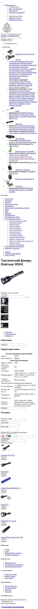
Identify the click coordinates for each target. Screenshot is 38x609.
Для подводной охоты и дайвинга (20, 70)
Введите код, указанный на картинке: (14, 432)
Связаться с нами (11, 574)
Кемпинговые (32, 72)
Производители (10, 563)
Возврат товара (10, 576)
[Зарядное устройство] (4, 321)
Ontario (31, 115)
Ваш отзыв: (5, 426)
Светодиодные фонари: (17, 61)
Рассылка (8, 592)
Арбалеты (18, 186)
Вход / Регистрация (15, 9)
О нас (7, 551)
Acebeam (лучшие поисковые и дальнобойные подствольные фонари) (22, 92)
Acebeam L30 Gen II (7, 455)
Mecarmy (34, 102)
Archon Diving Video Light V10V (12, 537)
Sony (35, 162)
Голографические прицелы (25, 126)
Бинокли (8, 202)
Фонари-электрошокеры (18, 77)
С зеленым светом (25, 74)
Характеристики (10, 334)
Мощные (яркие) (26, 63)
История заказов (10, 588)
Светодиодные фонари (13, 219)
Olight (33, 96)
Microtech (25, 115)
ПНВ (6, 211)
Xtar (16, 104)
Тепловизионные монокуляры (26, 142)
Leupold (15, 133)
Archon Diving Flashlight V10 (10, 488)
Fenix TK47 (5, 472)
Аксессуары (9, 199)
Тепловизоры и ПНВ (12, 217)
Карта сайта (9, 578)
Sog (20, 115)
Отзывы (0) (9, 336)
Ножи (17, 111)
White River (29, 113)
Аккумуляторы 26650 (20, 155)
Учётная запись (10, 5)
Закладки (8, 590)
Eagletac (17, 96)
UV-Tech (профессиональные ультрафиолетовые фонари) (22, 99)
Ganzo (15, 118)
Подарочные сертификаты (14, 565)
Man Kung (22, 190)
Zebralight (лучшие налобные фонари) (20, 104)
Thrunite (11, 98)
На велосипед (13, 74)
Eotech (27, 133)
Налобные (12, 72)
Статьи (7, 549)
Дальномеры (9, 206)
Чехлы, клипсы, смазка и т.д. (19, 87)
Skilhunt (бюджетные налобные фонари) (21, 101)
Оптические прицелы (26, 129)
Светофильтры (27, 85)
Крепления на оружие (24, 83)
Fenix (23, 96)
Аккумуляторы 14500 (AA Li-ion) (20, 157)
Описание (8, 332)
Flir (32, 144)
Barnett (30, 188)
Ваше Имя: (4, 422)
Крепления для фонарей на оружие (17, 208)
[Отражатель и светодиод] (4, 305)
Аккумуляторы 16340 (16, 159)
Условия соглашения (12, 555)
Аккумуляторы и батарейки (25, 151)
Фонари (18, 59)
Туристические (21, 72)
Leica (10, 133)
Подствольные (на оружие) (18, 65)
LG (10, 164)
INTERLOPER (14, 190)
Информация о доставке (13, 553)
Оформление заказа (15, 20)
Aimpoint (22, 133)
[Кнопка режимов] (4, 313)
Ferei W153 (4, 504)
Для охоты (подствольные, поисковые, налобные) (22, 68)
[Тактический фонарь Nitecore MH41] (12, 291)
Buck (17, 116)
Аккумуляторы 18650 (16, 82)
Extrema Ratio (31, 116)
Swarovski (33, 133)
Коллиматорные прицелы (18, 127)
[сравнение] (29, 297)
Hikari (11, 118)
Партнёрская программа (13, 566)
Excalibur (12, 192)
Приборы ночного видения (24, 54)
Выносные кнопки (15, 85)
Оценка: (3, 420)
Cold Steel (23, 116)
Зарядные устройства (22, 170)
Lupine (30, 89)
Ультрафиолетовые (15, 76)
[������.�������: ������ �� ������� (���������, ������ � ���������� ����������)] (12, 607)
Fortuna (15, 146)
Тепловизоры (20, 138)
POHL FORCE (14, 115)
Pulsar (11, 146)
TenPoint (30, 190)
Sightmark (31, 131)
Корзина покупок (15, 18)
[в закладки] (27, 297)
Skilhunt (11, 104)
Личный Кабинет (11, 586)
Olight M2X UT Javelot (8, 521)
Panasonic (30, 162)
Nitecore (27, 96)
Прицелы (18, 124)
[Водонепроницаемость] (4, 329)
